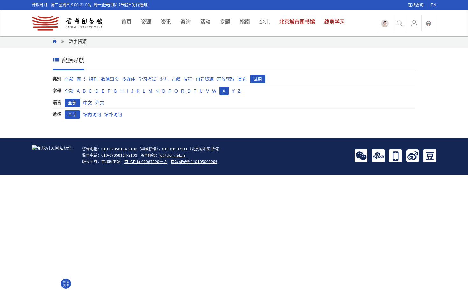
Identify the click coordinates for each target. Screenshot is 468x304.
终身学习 (334, 21)
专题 (225, 21)
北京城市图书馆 (297, 21)
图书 (81, 79)
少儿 (264, 21)
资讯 (166, 21)
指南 (245, 21)
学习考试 (147, 79)
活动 (205, 21)
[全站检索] (400, 23)
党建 (188, 79)
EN (433, 5)
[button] (361, 155)
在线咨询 (415, 5)
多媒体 (128, 79)
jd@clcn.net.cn (172, 155)
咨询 (186, 21)
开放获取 (226, 79)
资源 (146, 21)
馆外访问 (113, 114)
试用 (257, 79)
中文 (87, 102)
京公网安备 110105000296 (194, 162)
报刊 (93, 79)
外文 (99, 102)
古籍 (176, 79)
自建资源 (205, 79)
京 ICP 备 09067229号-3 (145, 162)
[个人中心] (414, 23)
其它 (242, 79)
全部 (69, 79)
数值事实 (110, 79)
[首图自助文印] (428, 23)
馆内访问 (92, 114)
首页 (128, 21)
